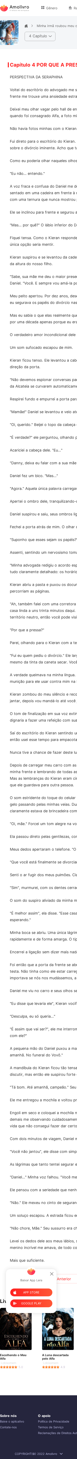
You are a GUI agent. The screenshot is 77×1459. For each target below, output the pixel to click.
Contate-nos (8, 1427)
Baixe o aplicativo (12, 1421)
